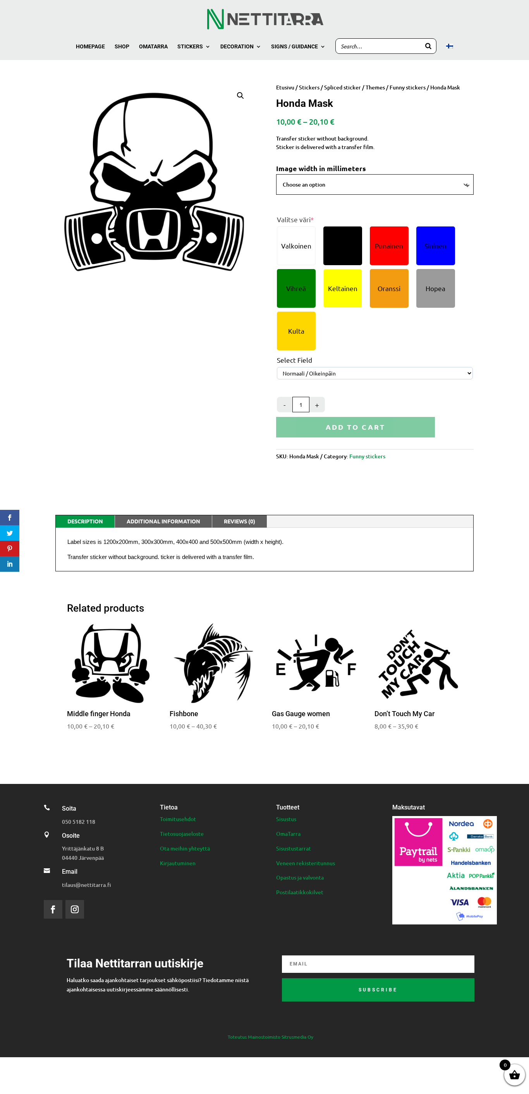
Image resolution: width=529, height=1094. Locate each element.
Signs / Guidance (294, 47)
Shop (122, 47)
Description (85, 521)
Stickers (190, 47)
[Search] (428, 46)
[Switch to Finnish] (449, 52)
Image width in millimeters (321, 168)
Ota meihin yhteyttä (185, 848)
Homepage (90, 47)
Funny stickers (408, 87)
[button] (240, 96)
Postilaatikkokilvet (299, 892)
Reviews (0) (239, 521)
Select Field (294, 360)
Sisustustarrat (293, 848)
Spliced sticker (342, 87)
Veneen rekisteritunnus (305, 863)
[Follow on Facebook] (53, 909)
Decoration (237, 47)
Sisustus (286, 819)
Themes (375, 87)
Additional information (163, 521)
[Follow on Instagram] (74, 909)
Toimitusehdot (178, 819)
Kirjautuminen (178, 863)
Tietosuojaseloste (182, 833)
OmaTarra (288, 833)
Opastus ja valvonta (300, 877)
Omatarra (153, 47)
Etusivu (285, 87)
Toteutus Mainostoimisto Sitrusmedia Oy (270, 1037)
